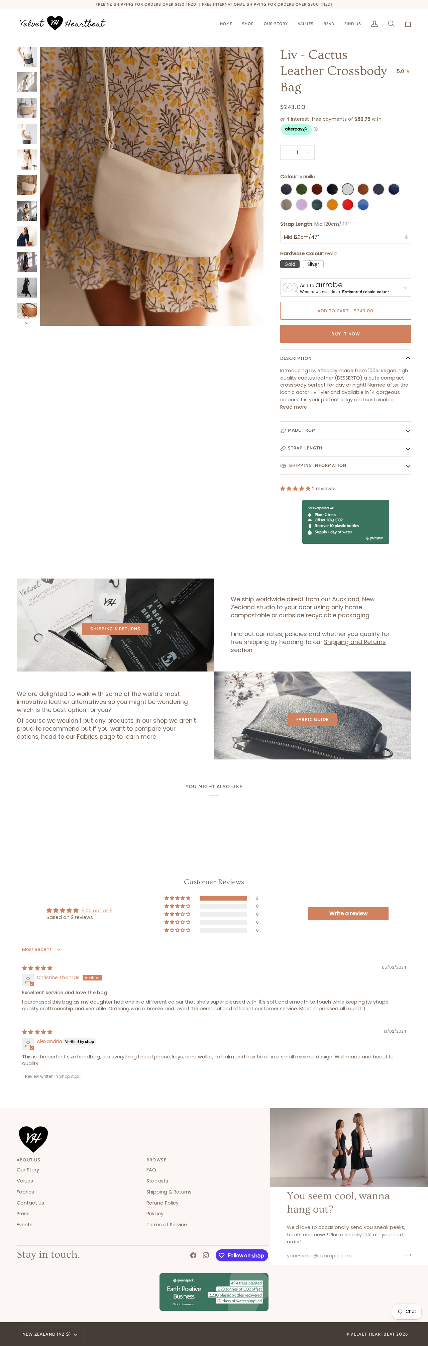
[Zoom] (151, 186)
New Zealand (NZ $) (46, 1334)
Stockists (157, 1180)
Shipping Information (317, 465)
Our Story (28, 1169)
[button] (248, 24)
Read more (293, 407)
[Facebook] (193, 1255)
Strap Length (305, 447)
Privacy (155, 1213)
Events (24, 1224)
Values (25, 1180)
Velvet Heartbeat (372, 1334)
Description (296, 358)
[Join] (405, 1255)
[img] (37, 968)
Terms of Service (166, 1224)
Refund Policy (162, 1203)
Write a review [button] (348, 913)
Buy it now (345, 333)
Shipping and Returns (355, 642)
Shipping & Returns (115, 628)
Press (23, 1213)
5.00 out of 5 (97, 910)
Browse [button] (156, 1159)
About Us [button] (28, 1159)
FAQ (151, 1169)
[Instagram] (206, 1255)
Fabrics (87, 737)
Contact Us (30, 1203)
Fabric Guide (312, 719)
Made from (302, 430)
